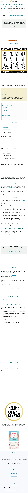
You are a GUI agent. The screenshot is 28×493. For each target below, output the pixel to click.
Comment (3, 370)
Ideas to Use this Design (6, 117)
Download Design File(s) (17, 252)
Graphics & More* (14, 485)
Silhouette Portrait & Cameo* (12, 201)
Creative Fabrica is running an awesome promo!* (10, 94)
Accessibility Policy (14, 476)
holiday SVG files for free (14, 15)
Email (2, 388)
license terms (20, 192)
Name (2, 384)
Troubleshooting (5, 113)
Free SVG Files (5, 299)
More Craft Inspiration (6, 115)
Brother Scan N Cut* (6, 130)
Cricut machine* (5, 127)
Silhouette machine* (6, 129)
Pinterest (16, 43)
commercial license (11, 187)
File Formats (4, 110)
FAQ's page (14, 275)
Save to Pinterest (18, 251)
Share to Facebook (10, 251)
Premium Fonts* (13, 483)
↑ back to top (14, 452)
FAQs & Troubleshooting (14, 474)
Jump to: (4, 103)
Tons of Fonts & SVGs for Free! (7, 105)
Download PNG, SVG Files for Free (8, 112)
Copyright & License (14, 473)
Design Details (4, 107)
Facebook (11, 43)
